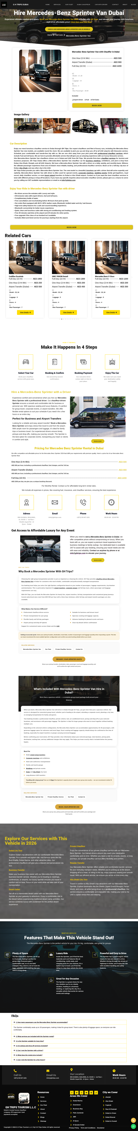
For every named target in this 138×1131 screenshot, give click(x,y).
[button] (6, 278)
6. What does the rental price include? (29, 1055)
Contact (115, 4)
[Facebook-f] (72, 1092)
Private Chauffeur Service (63, 649)
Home (48, 4)
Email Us (51, 1075)
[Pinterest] (91, 1092)
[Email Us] (47, 1070)
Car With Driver (101, 4)
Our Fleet (69, 4)
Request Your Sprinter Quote (69, 659)
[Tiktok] (96, 1092)
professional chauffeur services (110, 153)
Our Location (77, 1074)
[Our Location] (71, 1069)
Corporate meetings (32, 758)
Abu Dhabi (36, 772)
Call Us (17, 1075)
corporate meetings (86, 173)
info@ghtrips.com (68, 180)
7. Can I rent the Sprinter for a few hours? (30, 1060)
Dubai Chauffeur (83, 4)
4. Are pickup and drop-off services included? (32, 1046)
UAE (57, 626)
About (125, 4)
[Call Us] (15, 1070)
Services (57, 4)
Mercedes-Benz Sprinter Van (32, 649)
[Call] (133, 1120)
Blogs (133, 4)
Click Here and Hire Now (81, 22)
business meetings (93, 161)
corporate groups (71, 588)
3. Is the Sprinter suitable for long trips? (30, 1041)
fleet (52, 780)
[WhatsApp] (133, 1126)
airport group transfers (37, 755)
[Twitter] (76, 1092)
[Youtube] (86, 1092)
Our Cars (59, 35)
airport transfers (59, 588)
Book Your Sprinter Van (69, 807)
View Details (24, 312)
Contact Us (79, 649)
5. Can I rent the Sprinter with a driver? (29, 1050)
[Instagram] (81, 1092)
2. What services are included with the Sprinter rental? (35, 1036)
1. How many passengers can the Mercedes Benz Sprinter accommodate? (42, 1022)
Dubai (28, 772)
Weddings (29, 768)
